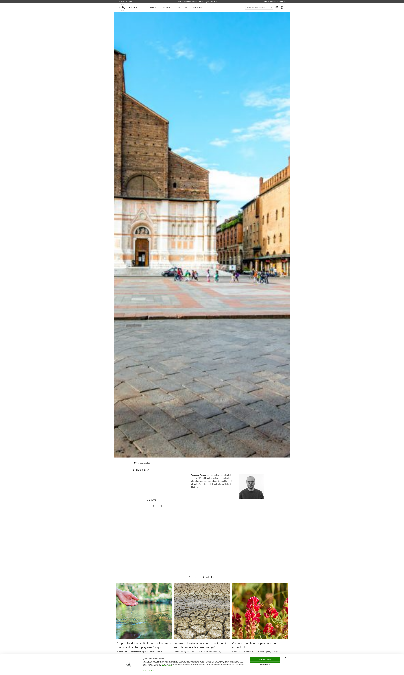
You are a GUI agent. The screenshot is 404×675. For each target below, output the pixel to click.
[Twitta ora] (148, 506)
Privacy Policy (167, 665)
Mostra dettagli (147, 671)
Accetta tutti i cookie (265, 659)
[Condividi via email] (160, 506)
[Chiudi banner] (285, 657)
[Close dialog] (397, 641)
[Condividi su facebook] (153, 506)
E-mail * (351, 645)
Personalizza (264, 665)
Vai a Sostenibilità (142, 463)
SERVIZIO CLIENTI (269, 1)
